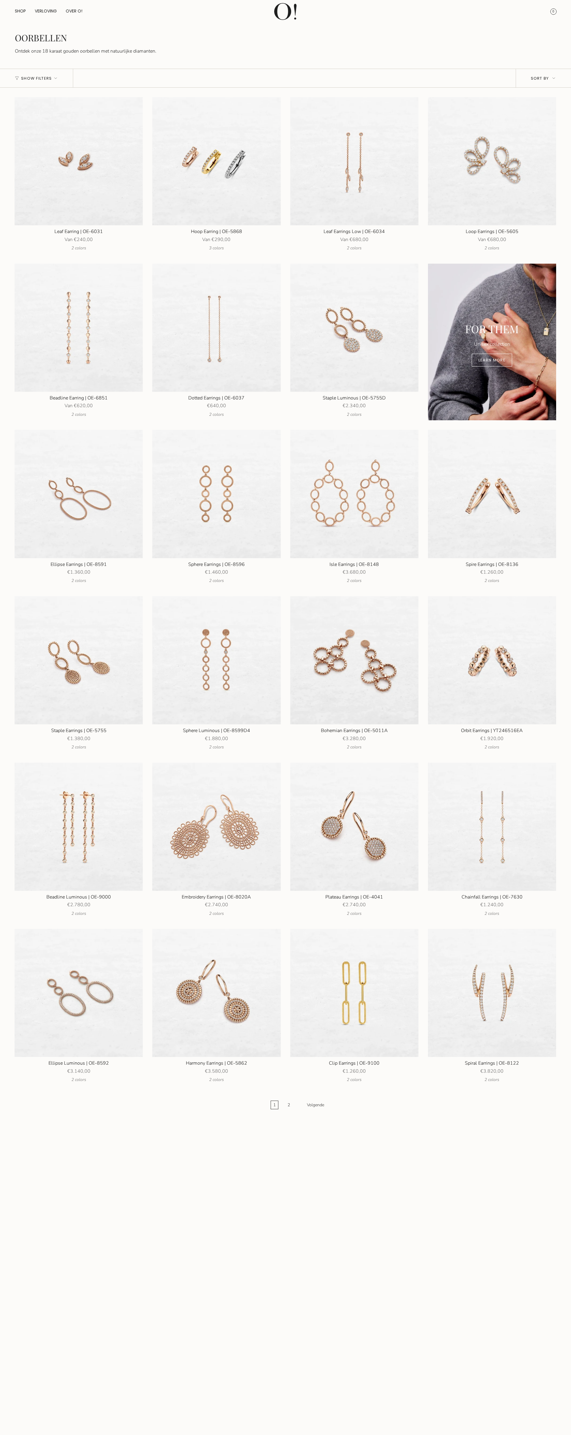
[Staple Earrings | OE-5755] (79, 660)
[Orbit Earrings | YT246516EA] (492, 660)
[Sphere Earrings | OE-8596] (216, 494)
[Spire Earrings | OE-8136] (492, 494)
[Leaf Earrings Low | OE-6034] (354, 161)
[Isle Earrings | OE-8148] (354, 494)
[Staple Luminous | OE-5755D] (354, 328)
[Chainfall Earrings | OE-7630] (492, 827)
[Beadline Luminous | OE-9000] (79, 827)
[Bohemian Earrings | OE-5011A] (354, 660)
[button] (20, 11)
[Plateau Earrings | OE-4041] (354, 827)
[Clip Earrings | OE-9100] (354, 993)
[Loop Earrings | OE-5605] (492, 161)
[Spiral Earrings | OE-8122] (492, 993)
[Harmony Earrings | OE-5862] (216, 993)
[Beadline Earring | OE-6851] (79, 328)
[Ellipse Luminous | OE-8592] (79, 993)
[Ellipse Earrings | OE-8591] (79, 494)
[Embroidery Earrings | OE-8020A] (216, 827)
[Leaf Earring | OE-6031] (79, 161)
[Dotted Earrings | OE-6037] (216, 328)
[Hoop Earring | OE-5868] (216, 161)
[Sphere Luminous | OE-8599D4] (216, 660)
